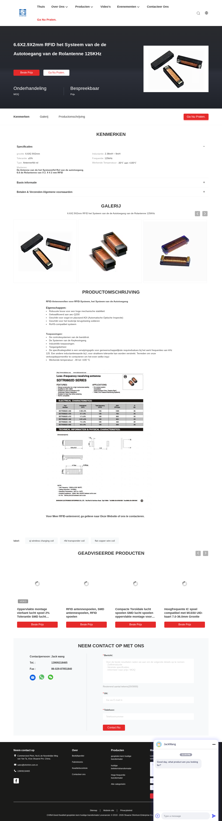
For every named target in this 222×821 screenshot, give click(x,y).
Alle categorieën (118, 784)
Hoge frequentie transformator (118, 776)
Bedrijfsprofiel (78, 756)
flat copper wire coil (105, 540)
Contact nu (113, 727)
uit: (106, 693)
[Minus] (214, 744)
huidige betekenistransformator (121, 767)
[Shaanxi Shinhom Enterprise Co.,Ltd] (23, 12)
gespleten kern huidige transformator (121, 757)
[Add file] (157, 815)
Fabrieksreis (77, 762)
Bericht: (108, 655)
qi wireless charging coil (41, 540)
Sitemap (93, 810)
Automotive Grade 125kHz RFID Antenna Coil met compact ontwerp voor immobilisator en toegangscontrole (133, 617)
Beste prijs (26, 72)
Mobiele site (108, 810)
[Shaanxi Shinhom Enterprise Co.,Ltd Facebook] (16, 781)
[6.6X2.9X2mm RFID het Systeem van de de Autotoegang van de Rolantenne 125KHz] (176, 68)
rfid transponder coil (74, 540)
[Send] (213, 815)
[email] (33, 677)
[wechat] (51, 677)
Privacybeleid (126, 810)
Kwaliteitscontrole (80, 768)
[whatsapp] (42, 677)
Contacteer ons (78, 774)
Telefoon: (109, 710)
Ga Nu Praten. (56, 72)
